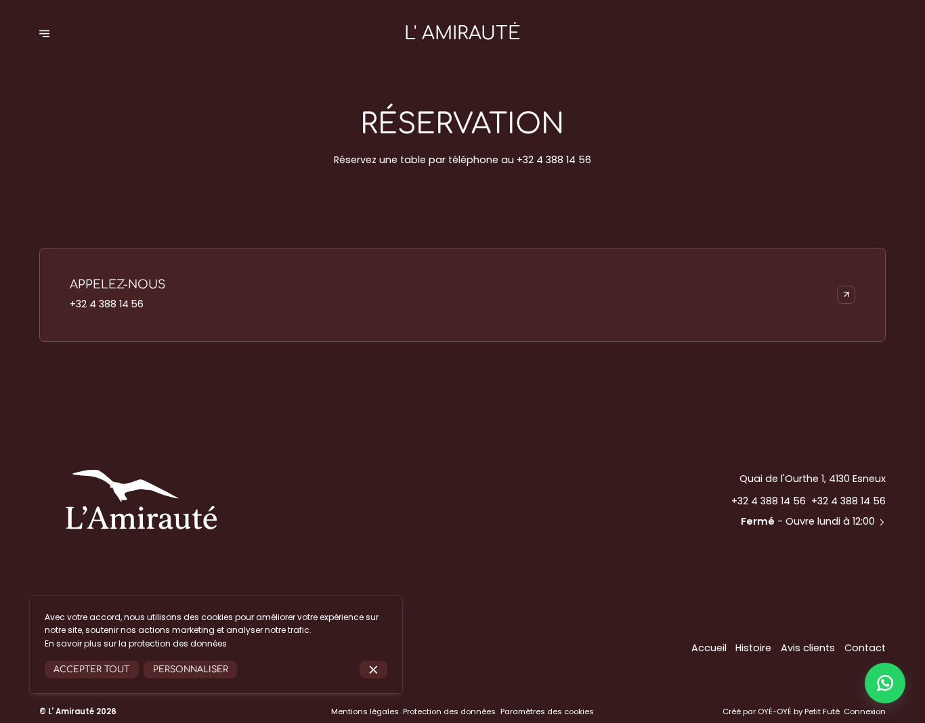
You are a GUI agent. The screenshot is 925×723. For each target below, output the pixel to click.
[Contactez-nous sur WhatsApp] (885, 683)
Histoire (753, 648)
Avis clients (808, 648)
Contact (865, 648)
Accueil (709, 648)
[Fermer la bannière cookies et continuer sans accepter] (373, 670)
